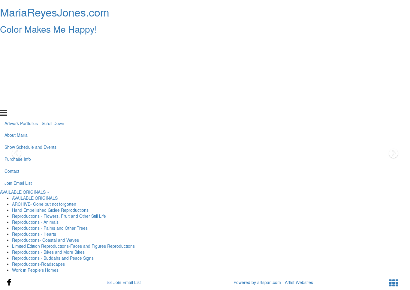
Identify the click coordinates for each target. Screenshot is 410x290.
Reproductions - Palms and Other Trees (50, 228)
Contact (12, 91)
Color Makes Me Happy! (48, 28)
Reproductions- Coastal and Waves (45, 240)
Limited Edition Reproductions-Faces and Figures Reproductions (73, 246)
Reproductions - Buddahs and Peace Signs (53, 258)
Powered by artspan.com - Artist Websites (273, 282)
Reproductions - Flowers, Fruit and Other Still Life (59, 216)
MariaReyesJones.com (54, 11)
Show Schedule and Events (30, 67)
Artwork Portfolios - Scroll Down (34, 43)
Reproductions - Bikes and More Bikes (48, 252)
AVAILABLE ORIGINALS (23, 192)
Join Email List (18, 103)
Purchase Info (18, 79)
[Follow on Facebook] (9, 282)
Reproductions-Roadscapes (38, 264)
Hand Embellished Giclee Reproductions (50, 210)
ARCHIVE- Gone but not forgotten (44, 204)
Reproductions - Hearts (34, 234)
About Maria (16, 55)
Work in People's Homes (35, 270)
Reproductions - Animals (35, 222)
